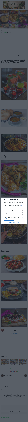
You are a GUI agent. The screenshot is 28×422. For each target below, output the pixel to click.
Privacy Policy (17, 222)
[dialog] (14, 211)
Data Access (14, 222)
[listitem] (14, 208)
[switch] (22, 210)
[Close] (25, 199)
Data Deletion (10, 222)
